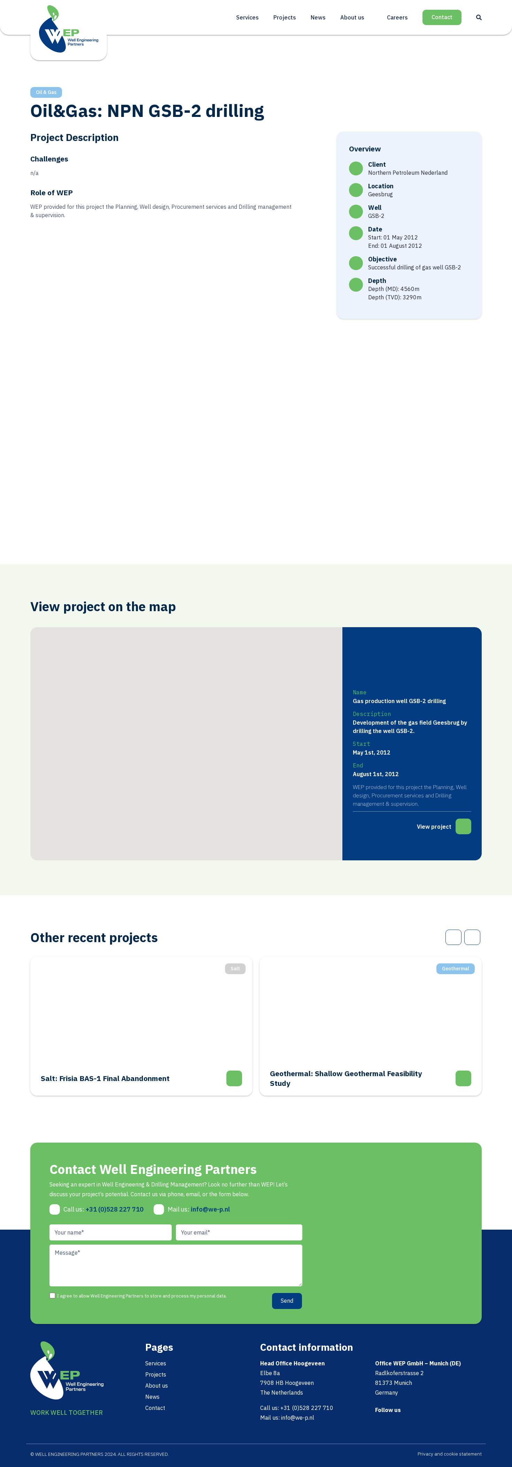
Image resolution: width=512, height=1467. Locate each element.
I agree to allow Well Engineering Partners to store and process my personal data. (142, 1296)
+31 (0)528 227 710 (114, 1209)
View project (434, 826)
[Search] (479, 17)
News (318, 17)
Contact (442, 17)
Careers (397, 17)
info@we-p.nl (210, 1209)
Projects (284, 17)
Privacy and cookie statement (450, 1454)
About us (352, 17)
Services (247, 17)
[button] (230, 689)
